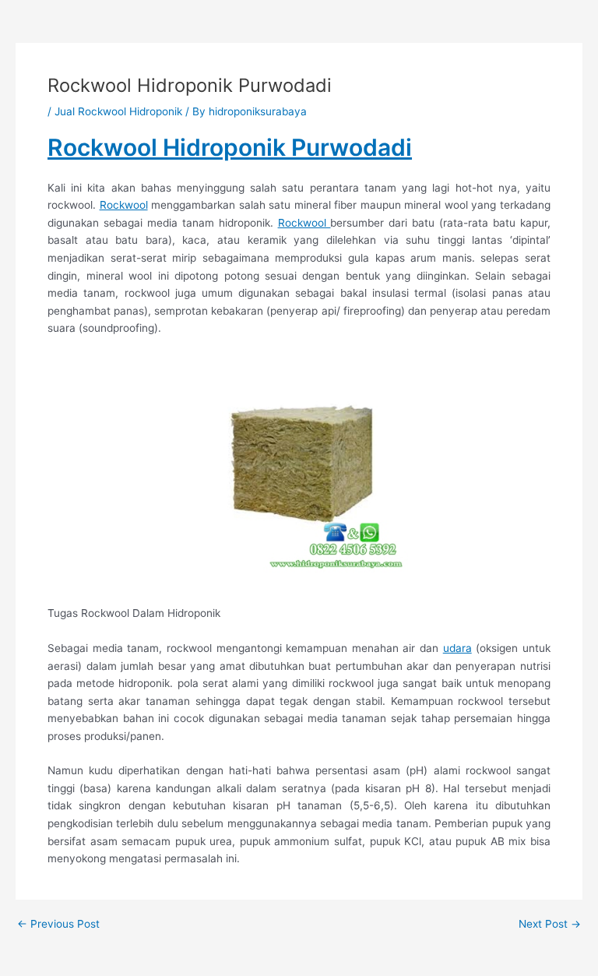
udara (457, 648)
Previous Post (58, 924)
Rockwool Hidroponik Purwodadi (229, 147)
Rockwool (124, 205)
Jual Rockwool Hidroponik (118, 111)
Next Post (550, 924)
